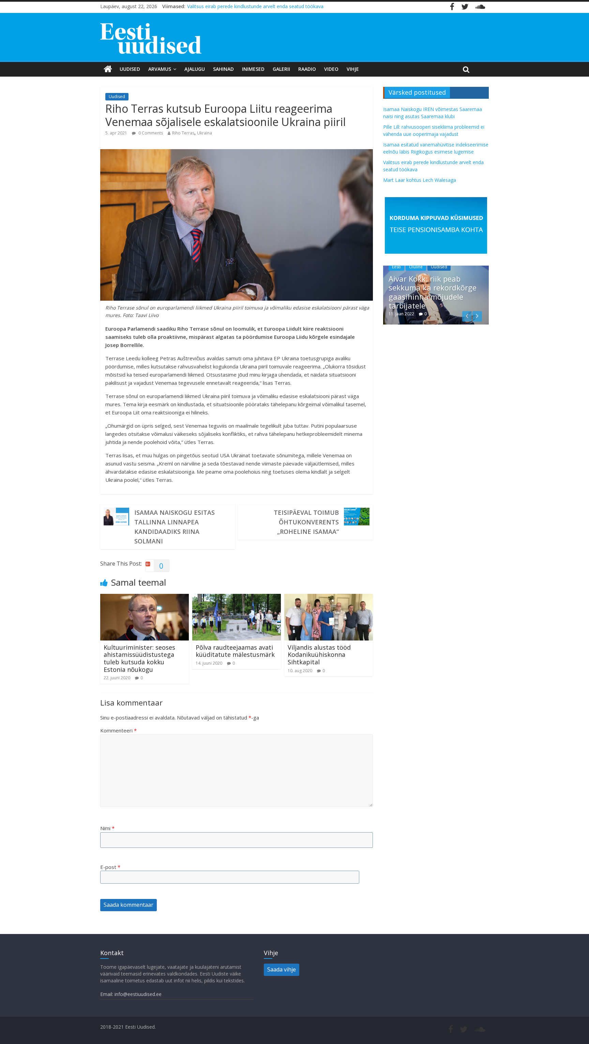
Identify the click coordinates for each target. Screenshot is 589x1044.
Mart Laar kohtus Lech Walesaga (419, 180)
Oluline (416, 267)
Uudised (130, 69)
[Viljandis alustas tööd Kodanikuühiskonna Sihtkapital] (328, 598)
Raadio (307, 69)
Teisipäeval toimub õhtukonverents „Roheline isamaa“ (306, 522)
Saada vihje (281, 969)
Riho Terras (183, 133)
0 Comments (150, 133)
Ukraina (204, 133)
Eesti (396, 267)
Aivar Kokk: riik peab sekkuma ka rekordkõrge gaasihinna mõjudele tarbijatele (433, 292)
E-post (110, 867)
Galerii (281, 69)
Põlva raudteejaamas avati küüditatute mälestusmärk (235, 651)
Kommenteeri (118, 730)
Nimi (107, 828)
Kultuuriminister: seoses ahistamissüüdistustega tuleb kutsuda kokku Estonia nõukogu (139, 658)
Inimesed (253, 69)
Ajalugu (194, 69)
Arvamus (159, 69)
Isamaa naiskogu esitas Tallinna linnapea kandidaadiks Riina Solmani (174, 526)
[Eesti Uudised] (108, 69)
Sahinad (223, 69)
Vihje (353, 69)
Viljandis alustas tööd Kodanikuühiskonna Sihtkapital (319, 654)
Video (331, 69)
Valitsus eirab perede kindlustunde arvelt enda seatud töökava (255, 6)
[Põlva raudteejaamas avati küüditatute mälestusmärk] (236, 598)
